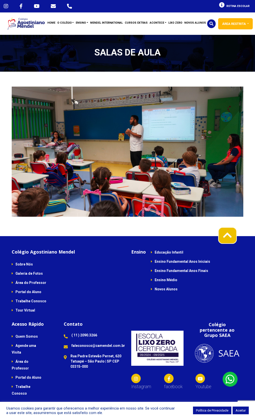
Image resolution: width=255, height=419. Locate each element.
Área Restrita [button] (234, 24)
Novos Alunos (166, 289)
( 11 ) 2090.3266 (84, 335)
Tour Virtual (25, 310)
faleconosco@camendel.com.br (98, 346)
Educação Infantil (169, 252)
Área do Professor (30, 283)
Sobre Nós (24, 264)
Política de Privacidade (212, 410)
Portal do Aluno (28, 292)
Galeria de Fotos (29, 273)
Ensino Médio (166, 280)
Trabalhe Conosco (30, 301)
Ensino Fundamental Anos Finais (181, 271)
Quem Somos (26, 336)
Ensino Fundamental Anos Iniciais (182, 261)
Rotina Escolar (238, 6)
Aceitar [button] (241, 410)
